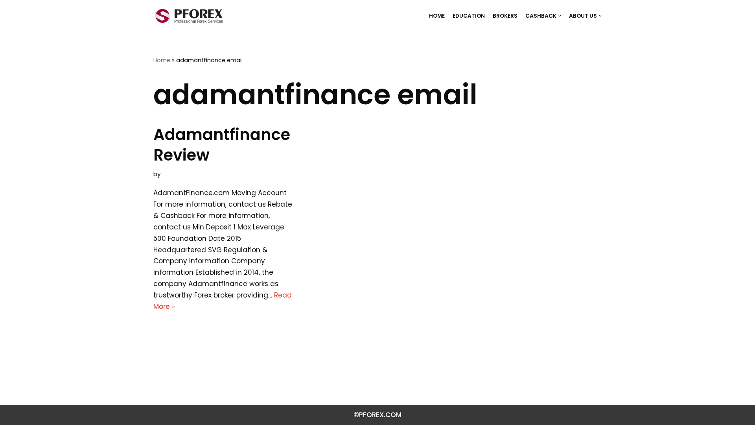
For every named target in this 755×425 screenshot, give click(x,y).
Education (469, 16)
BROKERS (505, 16)
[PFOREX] (188, 16)
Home (161, 60)
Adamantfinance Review (221, 145)
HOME (437, 16)
